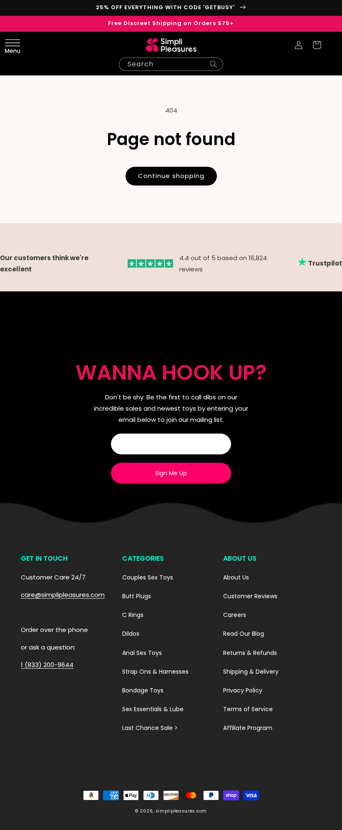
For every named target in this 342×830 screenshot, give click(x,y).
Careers (234, 615)
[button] (25, 45)
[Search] (213, 64)
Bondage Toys (142, 690)
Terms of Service (248, 709)
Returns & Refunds (250, 653)
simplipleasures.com (181, 811)
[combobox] (171, 64)
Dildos (130, 633)
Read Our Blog (243, 633)
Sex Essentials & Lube (153, 709)
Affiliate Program (247, 728)
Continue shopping (171, 175)
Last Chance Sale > (150, 728)
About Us (236, 577)
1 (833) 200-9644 (47, 664)
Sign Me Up (171, 473)
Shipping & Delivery (251, 671)
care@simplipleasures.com (63, 594)
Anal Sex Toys (142, 653)
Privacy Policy (242, 690)
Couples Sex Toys (147, 577)
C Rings (132, 615)
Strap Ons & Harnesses (155, 671)
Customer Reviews (250, 596)
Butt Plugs (136, 596)
